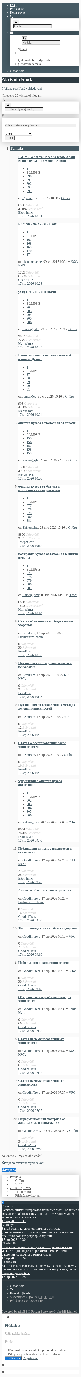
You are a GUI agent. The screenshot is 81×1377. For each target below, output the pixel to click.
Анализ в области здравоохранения (44, 890)
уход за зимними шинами (37, 292)
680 (29, 584)
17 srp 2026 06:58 (30, 1149)
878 (29, 509)
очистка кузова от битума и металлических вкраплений (39, 488)
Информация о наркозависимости (43, 962)
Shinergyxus (30, 822)
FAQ (13, 5)
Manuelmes (25, 343)
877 (29, 505)
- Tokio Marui (21, 1191)
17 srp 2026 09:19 (30, 954)
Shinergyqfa (30, 460)
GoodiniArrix (31, 1130)
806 (29, 815)
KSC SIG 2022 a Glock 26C (37, 224)
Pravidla (15, 1177)
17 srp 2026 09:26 (30, 882)
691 (29, 180)
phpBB (23, 1311)
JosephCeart (26, 542)
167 (29, 240)
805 (29, 811)
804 (29, 808)
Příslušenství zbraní (31, 637)
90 (28, 385)
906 (29, 322)
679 (29, 580)
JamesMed (29, 396)
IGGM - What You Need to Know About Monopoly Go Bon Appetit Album (46, 158)
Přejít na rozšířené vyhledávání (22, 88)
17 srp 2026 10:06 (30, 655)
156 (29, 442)
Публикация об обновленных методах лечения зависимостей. (46, 706)
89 (28, 382)
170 (29, 251)
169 (29, 247)
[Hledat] (16, 22)
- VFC (16, 1184)
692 (29, 183)
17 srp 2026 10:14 (30, 613)
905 (29, 318)
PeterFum (28, 633)
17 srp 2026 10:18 (30, 545)
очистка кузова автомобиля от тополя (47, 423)
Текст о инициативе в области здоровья (48, 928)
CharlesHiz (25, 280)
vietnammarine (32, 261)
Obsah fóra (17, 71)
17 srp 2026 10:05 (30, 697)
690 (29, 176)
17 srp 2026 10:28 (30, 283)
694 (29, 191)
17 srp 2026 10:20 (30, 478)
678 (29, 577)
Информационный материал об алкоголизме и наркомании (41, 1120)
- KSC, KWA (20, 1188)
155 (29, 438)
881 (29, 520)
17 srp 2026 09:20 (30, 920)
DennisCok (25, 836)
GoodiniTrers (31, 860)
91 (28, 389)
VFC (67, 717)
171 (29, 254)
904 (29, 314)
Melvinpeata (26, 474)
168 (29, 243)
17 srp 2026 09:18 (30, 989)
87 (28, 374)
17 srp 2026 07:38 (30, 1030)
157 (29, 446)
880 (29, 517)
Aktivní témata (31, 64)
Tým (13, 1289)
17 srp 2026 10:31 (30, 216)
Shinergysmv (30, 595)
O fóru (65, 198)
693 (29, 187)
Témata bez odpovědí (36, 60)
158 (29, 449)
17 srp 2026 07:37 (30, 1072)
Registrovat (17, 12)
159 (29, 453)
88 (28, 378)
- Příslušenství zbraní (25, 1195)
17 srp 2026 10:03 (30, 773)
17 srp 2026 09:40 (30, 840)
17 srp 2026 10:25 (30, 347)
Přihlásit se (12, 1325)
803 (29, 804)
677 (29, 573)
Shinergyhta (30, 527)
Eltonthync (25, 212)
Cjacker (27, 198)
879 (29, 513)
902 (29, 307)
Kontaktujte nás (20, 1293)
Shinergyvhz (30, 329)
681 (29, 588)
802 (29, 800)
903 (29, 311)
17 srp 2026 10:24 (30, 414)
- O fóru (17, 1180)
